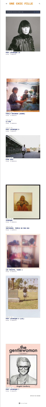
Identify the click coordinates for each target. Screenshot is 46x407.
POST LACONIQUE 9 (12, 129)
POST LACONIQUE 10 (13, 52)
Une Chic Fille (21, 3)
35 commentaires (13, 123)
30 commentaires (13, 161)
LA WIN (8, 121)
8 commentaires (13, 131)
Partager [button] (7, 54)
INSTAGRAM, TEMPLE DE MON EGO (17, 228)
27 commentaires (13, 222)
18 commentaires (13, 320)
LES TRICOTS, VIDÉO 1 (14, 270)
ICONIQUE (9, 220)
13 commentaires (13, 391)
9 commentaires (13, 54)
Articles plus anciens (35, 395)
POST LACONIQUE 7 (12, 389)
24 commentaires (13, 115)
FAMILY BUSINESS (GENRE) (15, 114)
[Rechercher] (39, 3)
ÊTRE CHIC (9, 159)
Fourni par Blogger (24, 403)
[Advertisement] (23, 66)
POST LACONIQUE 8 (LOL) (15, 319)
